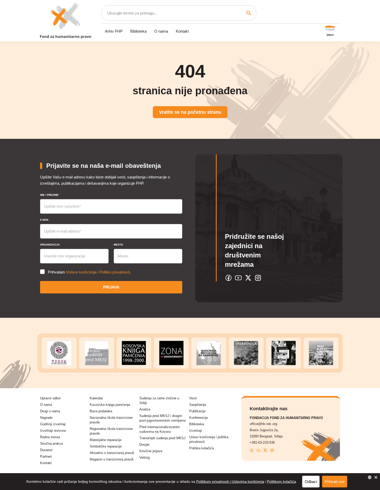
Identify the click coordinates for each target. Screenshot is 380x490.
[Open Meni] (330, 31)
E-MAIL (45, 219)
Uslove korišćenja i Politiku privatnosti (98, 272)
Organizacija (50, 244)
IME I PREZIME (50, 194)
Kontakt (182, 31)
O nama (161, 31)
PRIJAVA (111, 287)
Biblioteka (138, 31)
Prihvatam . (89, 272)
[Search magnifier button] (248, 13)
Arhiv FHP (114, 31)
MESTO (118, 244)
